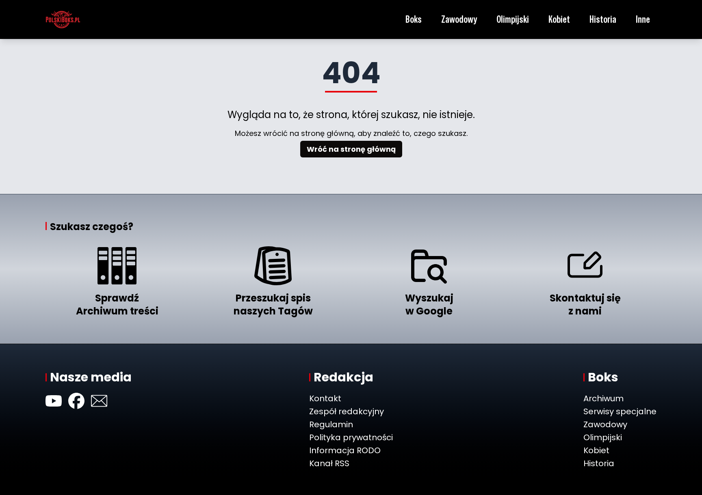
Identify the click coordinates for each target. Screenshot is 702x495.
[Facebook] (76, 401)
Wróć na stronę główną (351, 149)
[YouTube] (54, 401)
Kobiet (559, 19)
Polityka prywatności (351, 437)
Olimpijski (512, 19)
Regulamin (331, 424)
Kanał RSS (329, 463)
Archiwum (603, 398)
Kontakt (325, 398)
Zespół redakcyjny (346, 411)
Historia (602, 19)
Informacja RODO (345, 450)
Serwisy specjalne (619, 411)
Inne (643, 19)
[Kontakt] (99, 401)
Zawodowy (459, 19)
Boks (413, 19)
